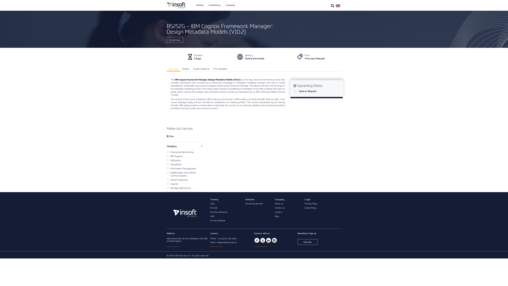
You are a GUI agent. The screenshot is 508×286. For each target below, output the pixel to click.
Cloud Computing (179, 179)
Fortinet (214, 207)
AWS (212, 216)
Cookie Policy (310, 207)
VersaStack (176, 164)
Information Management (183, 168)
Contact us (280, 207)
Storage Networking (180, 188)
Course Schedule (217, 220)
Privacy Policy (311, 203)
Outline (185, 68)
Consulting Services (254, 203)
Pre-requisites (220, 68)
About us (279, 203)
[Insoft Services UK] (176, 5)
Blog (277, 216)
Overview (173, 68)
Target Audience (201, 68)
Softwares (175, 160)
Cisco (212, 203)
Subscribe (307, 242)
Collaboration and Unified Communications (183, 174)
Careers (278, 212)
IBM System (176, 156)
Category (172, 146)
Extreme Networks (218, 212)
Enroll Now (174, 40)
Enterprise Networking (182, 152)
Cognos (174, 183)
